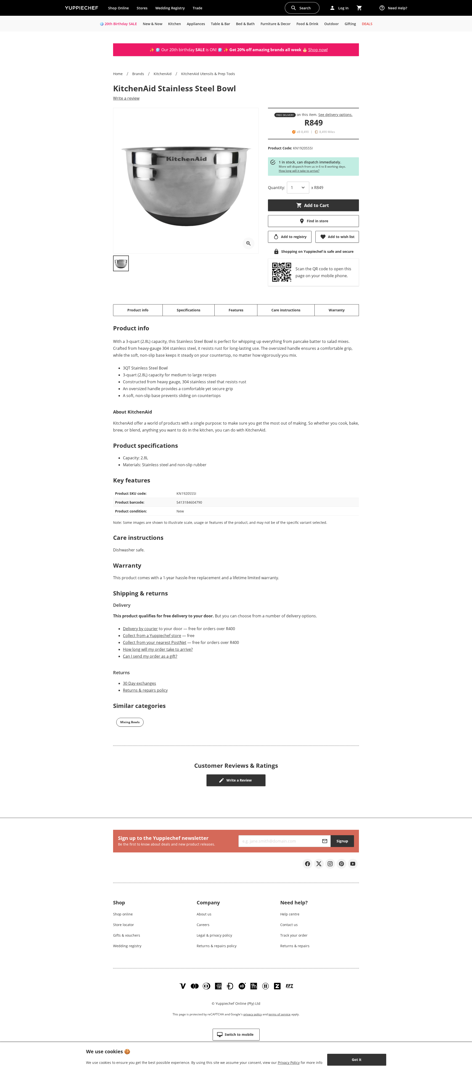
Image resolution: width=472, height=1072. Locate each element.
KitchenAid (163, 73)
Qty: (276, 187)
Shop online (123, 914)
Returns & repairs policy (145, 690)
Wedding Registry (170, 8)
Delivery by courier (140, 628)
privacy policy (252, 1014)
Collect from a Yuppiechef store (152, 635)
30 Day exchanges (139, 683)
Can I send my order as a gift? (150, 656)
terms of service (279, 1014)
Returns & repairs (295, 946)
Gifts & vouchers (126, 935)
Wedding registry (127, 946)
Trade (199, 9)
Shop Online (118, 8)
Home (118, 73)
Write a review (126, 98)
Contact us (289, 924)
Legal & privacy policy (214, 935)
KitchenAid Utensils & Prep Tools (208, 73)
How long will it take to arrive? (299, 171)
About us (204, 914)
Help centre (289, 914)
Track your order (294, 935)
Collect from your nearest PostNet (154, 642)
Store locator (123, 924)
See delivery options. (335, 114)
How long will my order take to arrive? (158, 649)
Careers (203, 924)
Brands (138, 73)
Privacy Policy (289, 1062)
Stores (142, 8)
